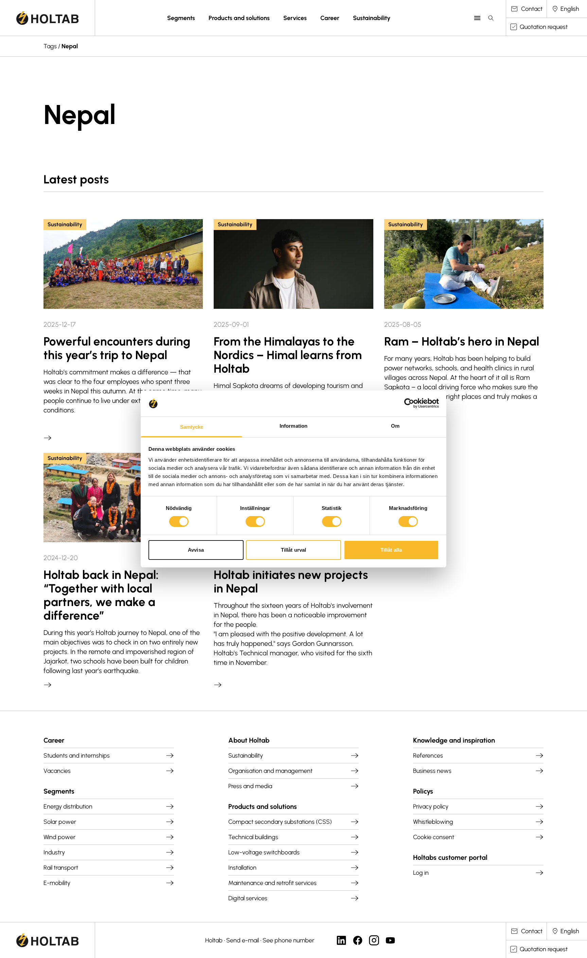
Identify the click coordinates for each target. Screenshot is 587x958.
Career (329, 18)
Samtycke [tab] (191, 427)
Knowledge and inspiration (454, 740)
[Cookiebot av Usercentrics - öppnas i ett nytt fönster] (409, 403)
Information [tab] (293, 426)
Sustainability (371, 18)
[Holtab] (47, 18)
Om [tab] (395, 426)
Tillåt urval (293, 550)
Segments (181, 18)
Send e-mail (242, 940)
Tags (50, 46)
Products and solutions (239, 18)
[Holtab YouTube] (390, 940)
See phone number (288, 940)
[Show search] (491, 18)
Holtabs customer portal (450, 857)
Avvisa (196, 550)
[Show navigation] (477, 18)
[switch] (255, 521)
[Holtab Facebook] (357, 940)
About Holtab (248, 740)
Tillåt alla (391, 550)
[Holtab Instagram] (374, 940)
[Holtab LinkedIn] (341, 940)
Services (295, 18)
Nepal (69, 46)
